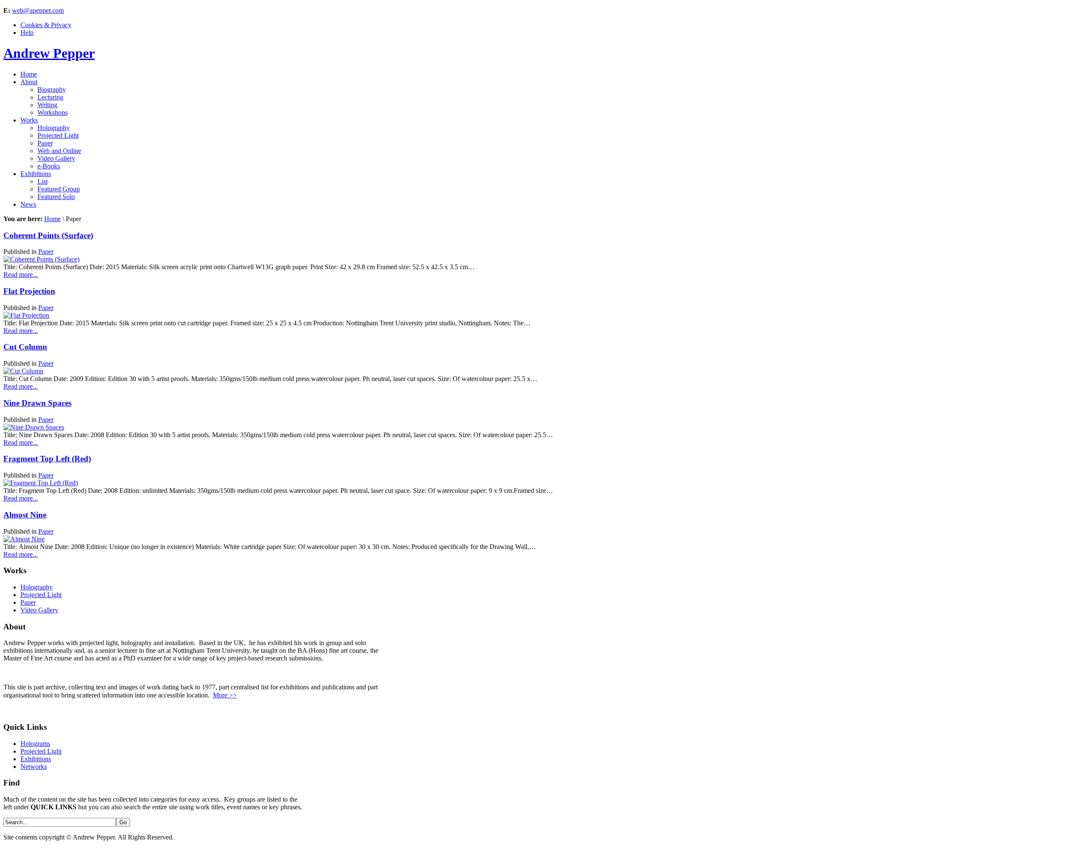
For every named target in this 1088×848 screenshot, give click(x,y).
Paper (46, 251)
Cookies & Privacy (45, 24)
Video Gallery (39, 610)
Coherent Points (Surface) (48, 235)
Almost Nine (24, 514)
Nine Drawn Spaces (37, 402)
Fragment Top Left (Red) (47, 458)
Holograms (35, 743)
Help (27, 32)
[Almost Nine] (24, 539)
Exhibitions (35, 759)
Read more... (20, 274)
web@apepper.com (38, 10)
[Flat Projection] (26, 315)
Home (52, 218)
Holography (36, 587)
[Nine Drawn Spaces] (33, 427)
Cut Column (25, 346)
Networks (33, 766)
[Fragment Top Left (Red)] (40, 483)
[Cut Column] (23, 371)
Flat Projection (29, 291)
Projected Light (41, 594)
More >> (225, 695)
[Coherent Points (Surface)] (41, 259)
